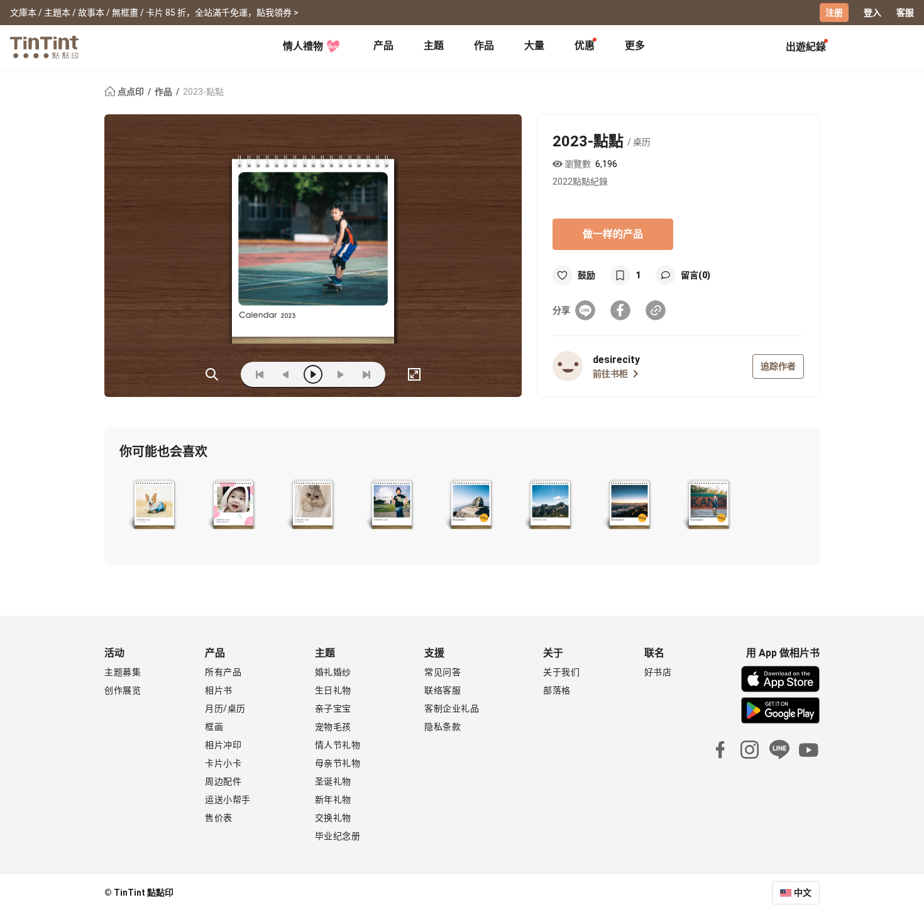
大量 (534, 46)
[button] (154, 506)
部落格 (557, 690)
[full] (414, 374)
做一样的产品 (613, 234)
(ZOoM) (212, 374)
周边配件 (223, 781)
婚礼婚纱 (333, 672)
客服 (905, 13)
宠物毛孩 (333, 727)
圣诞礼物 (333, 781)
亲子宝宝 (333, 708)
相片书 (219, 690)
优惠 (585, 46)
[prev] (286, 374)
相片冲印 (223, 745)
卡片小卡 (223, 763)
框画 (214, 727)
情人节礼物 (338, 745)
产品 (383, 46)
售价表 (219, 818)
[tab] (383, 47)
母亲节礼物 (338, 763)
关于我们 (561, 672)
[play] (313, 374)
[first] (259, 374)
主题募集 (122, 672)
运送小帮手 (228, 800)
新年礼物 (333, 800)
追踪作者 (778, 366)
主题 (434, 46)
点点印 (131, 92)
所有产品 (223, 672)
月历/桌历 (225, 708)
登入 (872, 13)
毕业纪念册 (338, 836)
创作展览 (122, 690)
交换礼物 (333, 818)
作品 (484, 46)
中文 (802, 893)
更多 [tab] (635, 46)
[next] (340, 374)
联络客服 (442, 690)
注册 (834, 13)
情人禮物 (303, 46)
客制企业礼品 (451, 708)
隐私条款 (442, 727)
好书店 (658, 672)
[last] (366, 374)
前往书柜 (610, 374)
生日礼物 (333, 690)
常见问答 (442, 672)
